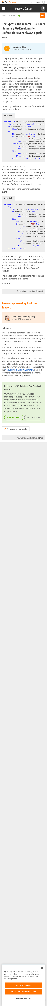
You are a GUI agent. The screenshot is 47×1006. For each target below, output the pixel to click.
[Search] (43, 8)
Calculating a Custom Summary (19, 369)
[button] (42, 120)
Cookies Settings (23, 998)
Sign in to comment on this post (30, 291)
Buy (32, 2)
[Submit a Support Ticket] (42, 15)
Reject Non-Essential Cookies (23, 992)
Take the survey (13, 417)
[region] (23, 985)
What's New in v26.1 (17, 393)
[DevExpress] (9, 2)
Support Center (23, 8)
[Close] (42, 968)
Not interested (33, 417)
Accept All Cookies (23, 985)
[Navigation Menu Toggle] (3, 8)
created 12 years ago (21, 49)
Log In (38, 2)
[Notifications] (43, 2)
